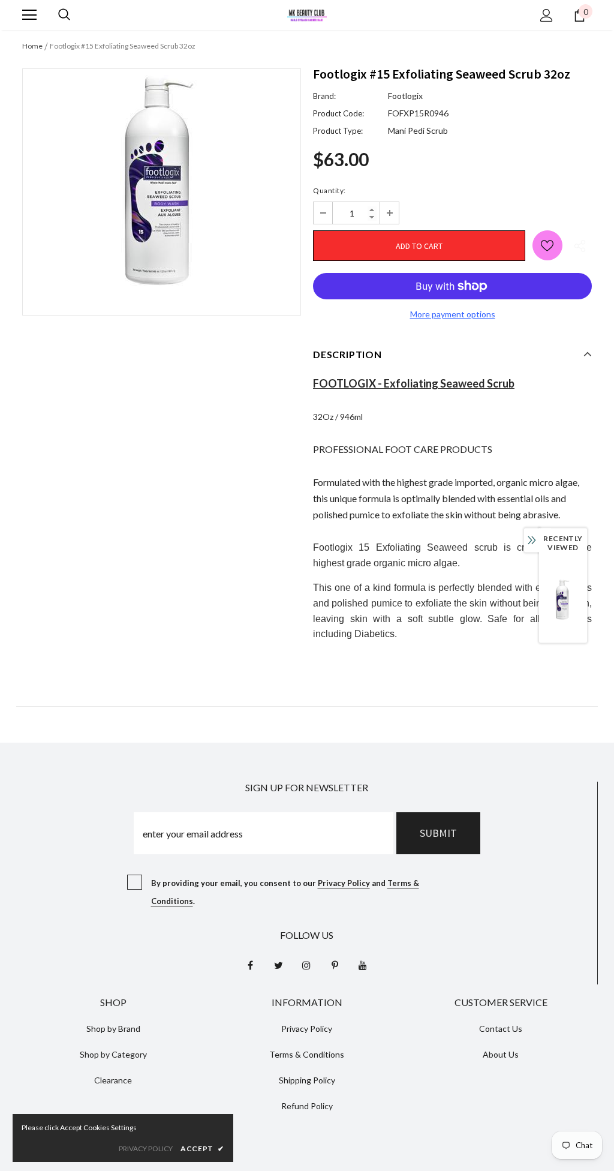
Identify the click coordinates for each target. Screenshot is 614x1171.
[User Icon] (546, 15)
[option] (161, 183)
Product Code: (338, 113)
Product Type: (338, 131)
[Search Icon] (64, 15)
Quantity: (329, 190)
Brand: (324, 96)
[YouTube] (363, 964)
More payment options (452, 314)
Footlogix (405, 96)
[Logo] (307, 14)
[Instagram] (306, 964)
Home (32, 45)
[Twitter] (278, 964)
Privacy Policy (344, 883)
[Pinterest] (334, 964)
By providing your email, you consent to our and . (285, 892)
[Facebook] (250, 964)
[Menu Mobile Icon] (29, 15)
